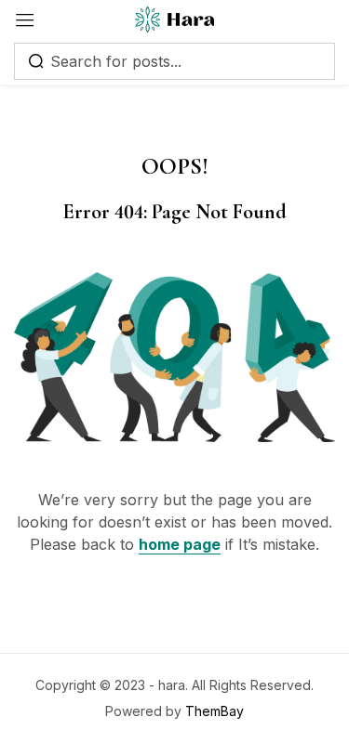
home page (180, 544)
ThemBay (214, 711)
